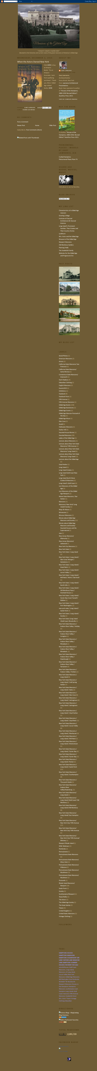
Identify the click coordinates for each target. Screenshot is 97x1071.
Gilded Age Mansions (64, 1046)
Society (61, 891)
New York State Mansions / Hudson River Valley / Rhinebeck (68, 641)
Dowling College (64, 216)
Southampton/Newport (67, 894)
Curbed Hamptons (65, 157)
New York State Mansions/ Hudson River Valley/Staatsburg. (67, 787)
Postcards (62, 880)
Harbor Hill (62, 430)
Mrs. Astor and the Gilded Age (69, 236)
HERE (49, 65)
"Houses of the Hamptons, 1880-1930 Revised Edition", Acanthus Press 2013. (68, 93)
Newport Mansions (65, 242)
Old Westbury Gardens (66, 245)
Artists (61, 361)
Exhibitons (62, 391)
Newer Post (21, 125)
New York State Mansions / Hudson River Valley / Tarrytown (68, 664)
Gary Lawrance (66, 70)
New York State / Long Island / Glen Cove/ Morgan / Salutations (69, 559)
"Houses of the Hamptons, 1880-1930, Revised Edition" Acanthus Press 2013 (69, 135)
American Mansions (65, 358)
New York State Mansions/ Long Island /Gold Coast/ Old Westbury (69, 800)
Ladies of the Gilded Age (66, 438)
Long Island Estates (65, 470)
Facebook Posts (64, 396)
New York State (64, 549)
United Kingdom (64, 911)
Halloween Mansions (66, 427)
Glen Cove (62, 421)
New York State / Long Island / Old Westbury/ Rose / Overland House (69, 590)
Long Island (62, 467)
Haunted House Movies (66, 432)
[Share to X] (47, 108)
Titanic (61, 908)
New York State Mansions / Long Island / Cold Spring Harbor (68, 682)
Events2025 (63, 388)
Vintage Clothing (64, 916)
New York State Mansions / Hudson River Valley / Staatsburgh (68, 657)
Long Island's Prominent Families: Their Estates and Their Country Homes (68, 228)
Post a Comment (22, 122)
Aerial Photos (63, 356)
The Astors (62, 900)
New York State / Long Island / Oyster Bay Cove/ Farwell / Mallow (69, 598)
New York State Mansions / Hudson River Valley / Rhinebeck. (68, 649)
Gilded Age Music (64, 418)
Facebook (62, 394)
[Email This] (43, 108)
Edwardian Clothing (65, 382)
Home (37, 125)
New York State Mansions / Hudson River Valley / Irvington (68, 634)
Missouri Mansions (65, 515)
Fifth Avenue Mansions (66, 402)
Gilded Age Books (29, 109)
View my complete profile (68, 99)
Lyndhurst (62, 234)
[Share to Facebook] (49, 108)
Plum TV (75, 159)
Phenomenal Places (65, 159)
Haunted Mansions (65, 435)
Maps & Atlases (64, 509)
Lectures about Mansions (67, 441)
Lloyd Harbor (63, 464)
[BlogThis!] (45, 108)
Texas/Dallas (63, 897)
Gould (61, 424)
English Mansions (65, 385)
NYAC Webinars (64, 846)
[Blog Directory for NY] (62, 1022)
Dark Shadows (63, 380)
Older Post (52, 125)
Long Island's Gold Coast (67, 483)
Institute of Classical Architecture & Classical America (67, 221)
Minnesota (62, 512)
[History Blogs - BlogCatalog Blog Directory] (69, 1015)
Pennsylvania (63, 852)
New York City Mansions (67, 546)
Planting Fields (63, 248)
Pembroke (62, 849)
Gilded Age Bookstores (66, 408)
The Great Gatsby (64, 905)
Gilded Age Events (65, 410)
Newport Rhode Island (66, 843)
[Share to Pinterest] (50, 108)
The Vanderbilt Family (66, 250)
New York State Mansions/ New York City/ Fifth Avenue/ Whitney (69, 838)
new (60, 533)
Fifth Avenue (63, 399)
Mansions (62, 502)
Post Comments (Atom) (34, 130)
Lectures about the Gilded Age (69, 459)
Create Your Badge (63, 1051)
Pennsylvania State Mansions (68, 854)
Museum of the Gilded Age (67, 239)
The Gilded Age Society (66, 902)
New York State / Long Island (68, 552)
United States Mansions (67, 913)
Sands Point (63, 888)
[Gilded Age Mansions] (59, 1049)
